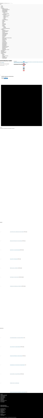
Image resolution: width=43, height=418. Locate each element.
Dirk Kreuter (3, 36)
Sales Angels (4, 48)
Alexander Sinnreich (5, 31)
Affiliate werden (4, 58)
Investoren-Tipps (3, 52)
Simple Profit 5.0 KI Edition (3, 400)
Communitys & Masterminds (6, 28)
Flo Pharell (3, 40)
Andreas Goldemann (2, 397)
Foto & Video (4, 23)
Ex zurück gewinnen (2, 396)
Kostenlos (2, 53)
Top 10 (2, 7)
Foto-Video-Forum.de (2, 408)
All (3, 62)
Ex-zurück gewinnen (6, 13)
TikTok (4, 18)
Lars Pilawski (4, 41)
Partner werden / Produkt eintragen (4, 406)
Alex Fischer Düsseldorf (5, 30)
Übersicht (18, 62)
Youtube (5, 17)
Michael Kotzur (4, 45)
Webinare (3, 54)
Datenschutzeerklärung (3, 414)
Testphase (3, 56)
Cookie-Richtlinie (2, 415)
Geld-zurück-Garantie (5, 55)
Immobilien (3, 21)
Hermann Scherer (4, 42)
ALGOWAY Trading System (3, 395)
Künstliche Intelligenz (5, 19)
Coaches (2, 29)
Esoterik (3, 25)
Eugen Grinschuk (4, 39)
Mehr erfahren (6, 78)
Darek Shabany (4, 35)
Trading (3, 20)
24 (1, 62)
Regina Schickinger (4, 47)
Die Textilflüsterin (2, 412)
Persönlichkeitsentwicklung (6, 9)
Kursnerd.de (1, 411)
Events (2, 6)
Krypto (3, 22)
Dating (4, 12)
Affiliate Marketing (6, 16)
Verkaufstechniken (4, 11)
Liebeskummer (15, 62)
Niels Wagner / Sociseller (5, 46)
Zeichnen (5, 27)
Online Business (4, 14)
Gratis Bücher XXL (4, 57)
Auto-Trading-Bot (21, 62)
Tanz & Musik (4, 24)
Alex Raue (3, 32)
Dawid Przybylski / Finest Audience (7, 37)
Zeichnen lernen (2, 399)
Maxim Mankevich (4, 43)
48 (2, 62)
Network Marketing (4, 10)
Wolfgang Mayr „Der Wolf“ (5, 49)
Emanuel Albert (4, 38)
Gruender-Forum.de (2, 410)
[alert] (21, 97)
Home (2, 5)
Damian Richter (4, 34)
